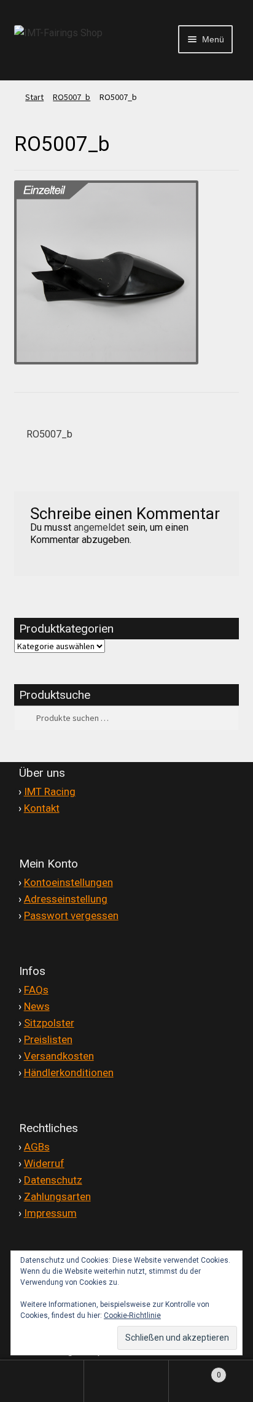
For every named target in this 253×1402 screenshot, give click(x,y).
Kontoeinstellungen (68, 882)
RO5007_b (71, 96)
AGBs (37, 1147)
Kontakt (42, 808)
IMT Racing (50, 791)
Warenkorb (195, 1369)
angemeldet (99, 527)
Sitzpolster (49, 1023)
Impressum (50, 1213)
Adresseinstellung (65, 899)
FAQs (36, 990)
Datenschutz (53, 1180)
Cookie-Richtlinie (132, 1315)
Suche (126, 1381)
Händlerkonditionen (69, 1072)
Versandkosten (59, 1056)
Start (34, 96)
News (37, 1006)
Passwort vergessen (71, 915)
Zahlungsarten (57, 1196)
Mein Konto (42, 1381)
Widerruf (44, 1163)
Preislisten (48, 1039)
